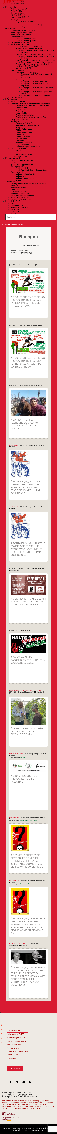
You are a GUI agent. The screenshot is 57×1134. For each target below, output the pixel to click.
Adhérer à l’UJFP (14, 1031)
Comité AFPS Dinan (16, 754)
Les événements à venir (16, 1041)
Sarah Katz (24, 690)
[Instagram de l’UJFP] (30, 1083)
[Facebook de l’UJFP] (10, 1083)
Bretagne (14, 224)
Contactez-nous (13, 1048)
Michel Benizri (14, 817)
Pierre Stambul (14, 690)
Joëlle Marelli (13, 445)
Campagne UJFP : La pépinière (35, 692)
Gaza (28, 630)
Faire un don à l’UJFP (15, 1034)
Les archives (15, 1068)
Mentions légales (13, 1055)
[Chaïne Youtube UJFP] (23, 1083)
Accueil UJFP (5, 224)
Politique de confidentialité (17, 1051)
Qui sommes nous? (14, 1044)
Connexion (11, 1058)
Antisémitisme (13, 945)
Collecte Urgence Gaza (16, 1038)
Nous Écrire (6, 1119)
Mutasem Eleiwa (35, 690)
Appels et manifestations (27, 265)
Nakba (22, 757)
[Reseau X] (17, 1083)
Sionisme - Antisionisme (28, 820)
